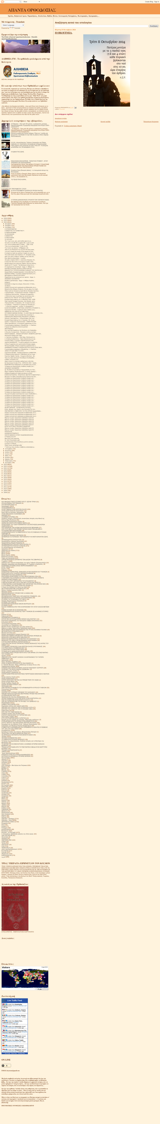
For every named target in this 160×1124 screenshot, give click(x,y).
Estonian (4, 789)
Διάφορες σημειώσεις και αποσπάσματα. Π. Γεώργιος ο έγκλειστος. (22, 564)
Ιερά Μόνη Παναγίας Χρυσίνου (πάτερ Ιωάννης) (18, 268)
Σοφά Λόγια (5, 710)
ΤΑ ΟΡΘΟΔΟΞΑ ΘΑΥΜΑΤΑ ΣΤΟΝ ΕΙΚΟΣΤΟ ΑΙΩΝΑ (17, 735)
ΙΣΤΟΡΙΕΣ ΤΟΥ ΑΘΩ (8, 602)
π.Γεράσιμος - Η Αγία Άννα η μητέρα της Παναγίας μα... (20, 304)
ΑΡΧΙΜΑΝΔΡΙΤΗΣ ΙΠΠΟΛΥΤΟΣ (11, 540)
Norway (4, 817)
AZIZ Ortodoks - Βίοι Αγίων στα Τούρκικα (14, 765)
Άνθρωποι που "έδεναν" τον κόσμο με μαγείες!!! (18, 297)
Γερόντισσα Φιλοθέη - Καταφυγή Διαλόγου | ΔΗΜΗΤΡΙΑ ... (21, 352)
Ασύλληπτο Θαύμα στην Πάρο (13, 335)
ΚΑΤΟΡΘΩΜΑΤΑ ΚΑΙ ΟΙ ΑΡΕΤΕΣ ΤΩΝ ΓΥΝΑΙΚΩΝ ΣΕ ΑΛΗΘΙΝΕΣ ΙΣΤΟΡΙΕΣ (25, 611)
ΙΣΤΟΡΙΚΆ (5, 605)
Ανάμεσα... (8, 282)
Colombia (5, 776)
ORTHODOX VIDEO (8, 821)
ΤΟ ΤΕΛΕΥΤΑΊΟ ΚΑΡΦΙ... (19, 179)
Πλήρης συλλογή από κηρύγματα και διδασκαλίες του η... (21, 287)
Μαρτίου (7, 459)
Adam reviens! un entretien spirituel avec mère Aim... (19, 361)
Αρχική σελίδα (105, 122)
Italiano (4, 803)
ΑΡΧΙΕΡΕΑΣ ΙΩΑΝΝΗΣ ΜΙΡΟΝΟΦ (12, 535)
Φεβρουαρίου (9, 461)
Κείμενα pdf (5, 616)
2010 (5, 488)
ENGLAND (5, 786)
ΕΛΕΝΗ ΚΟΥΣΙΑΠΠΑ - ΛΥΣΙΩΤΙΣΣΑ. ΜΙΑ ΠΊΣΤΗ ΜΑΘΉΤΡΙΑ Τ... (23, 375)
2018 (5, 474)
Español (4, 788)
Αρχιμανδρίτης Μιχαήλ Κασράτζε (12, 543)
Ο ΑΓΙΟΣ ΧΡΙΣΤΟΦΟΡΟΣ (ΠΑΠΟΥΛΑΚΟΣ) (15, 642)
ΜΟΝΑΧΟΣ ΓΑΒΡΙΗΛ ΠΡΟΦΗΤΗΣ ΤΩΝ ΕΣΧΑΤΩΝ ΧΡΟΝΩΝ (20, 636)
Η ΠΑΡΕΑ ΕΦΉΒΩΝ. (10, 232)
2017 (5, 475)
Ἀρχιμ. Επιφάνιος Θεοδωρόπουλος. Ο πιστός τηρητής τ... (21, 371)
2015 (5, 479)
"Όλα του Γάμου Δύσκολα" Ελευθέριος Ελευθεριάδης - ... (21, 357)
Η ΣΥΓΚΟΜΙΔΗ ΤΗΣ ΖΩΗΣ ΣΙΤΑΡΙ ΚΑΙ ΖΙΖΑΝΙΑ (16, 585)
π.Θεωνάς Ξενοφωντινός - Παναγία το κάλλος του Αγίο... (21, 332)
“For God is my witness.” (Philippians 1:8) (16, 248)
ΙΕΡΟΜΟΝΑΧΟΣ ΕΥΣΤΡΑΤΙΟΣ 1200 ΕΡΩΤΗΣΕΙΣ (17, 597)
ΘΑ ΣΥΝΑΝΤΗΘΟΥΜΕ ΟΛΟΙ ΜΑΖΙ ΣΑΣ (14, 588)
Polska (4, 826)
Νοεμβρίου (8, 225)
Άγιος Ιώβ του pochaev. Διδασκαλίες (13, 512)
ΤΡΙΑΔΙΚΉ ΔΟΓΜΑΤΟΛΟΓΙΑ (10, 750)
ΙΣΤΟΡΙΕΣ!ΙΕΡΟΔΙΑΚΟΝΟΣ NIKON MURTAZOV (16, 604)
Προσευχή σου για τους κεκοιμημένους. (14, 697)
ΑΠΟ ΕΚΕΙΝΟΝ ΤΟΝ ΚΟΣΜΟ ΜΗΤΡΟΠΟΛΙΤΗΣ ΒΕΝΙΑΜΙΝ (20, 527)
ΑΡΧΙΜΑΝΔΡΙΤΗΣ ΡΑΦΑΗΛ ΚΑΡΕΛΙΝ (13, 546)
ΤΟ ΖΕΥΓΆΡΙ (8, 239)
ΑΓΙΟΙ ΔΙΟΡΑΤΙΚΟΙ (7, 508)
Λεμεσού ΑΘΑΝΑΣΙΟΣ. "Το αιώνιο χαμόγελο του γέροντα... (21, 342)
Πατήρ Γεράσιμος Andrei (9, 671)
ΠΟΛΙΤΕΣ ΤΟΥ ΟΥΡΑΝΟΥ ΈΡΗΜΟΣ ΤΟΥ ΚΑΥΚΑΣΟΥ (18, 692)
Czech (4, 779)
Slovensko (5, 837)
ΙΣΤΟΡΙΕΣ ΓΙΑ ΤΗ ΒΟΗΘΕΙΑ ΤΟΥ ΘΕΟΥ (14, 599)
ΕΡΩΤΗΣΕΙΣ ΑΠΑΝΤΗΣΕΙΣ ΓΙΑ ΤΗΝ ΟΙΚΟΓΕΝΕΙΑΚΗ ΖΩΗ (20, 576)
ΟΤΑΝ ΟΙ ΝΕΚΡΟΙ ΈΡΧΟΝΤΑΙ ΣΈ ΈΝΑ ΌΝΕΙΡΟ (16, 663)
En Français (5, 785)
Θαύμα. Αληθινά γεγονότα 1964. (12, 590)
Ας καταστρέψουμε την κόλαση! (11, 547)
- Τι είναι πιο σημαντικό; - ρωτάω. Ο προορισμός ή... (19, 306)
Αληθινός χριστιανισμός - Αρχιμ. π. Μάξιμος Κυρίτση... (20, 280)
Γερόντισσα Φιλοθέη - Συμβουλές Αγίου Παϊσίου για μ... (20, 309)
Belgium (4, 767)
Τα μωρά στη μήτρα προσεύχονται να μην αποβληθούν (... (21, 393)
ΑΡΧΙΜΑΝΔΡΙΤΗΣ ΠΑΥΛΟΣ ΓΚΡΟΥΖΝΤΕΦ (15, 544)
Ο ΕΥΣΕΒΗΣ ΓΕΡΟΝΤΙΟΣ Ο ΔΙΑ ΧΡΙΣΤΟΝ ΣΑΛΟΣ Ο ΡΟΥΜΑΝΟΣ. (22, 646)
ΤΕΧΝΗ (4, 736)
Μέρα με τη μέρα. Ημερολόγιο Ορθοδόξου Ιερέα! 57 (19, 424)
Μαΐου (7, 455)
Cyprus (4, 777)
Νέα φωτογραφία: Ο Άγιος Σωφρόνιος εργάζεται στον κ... (21, 345)
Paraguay (5, 823)
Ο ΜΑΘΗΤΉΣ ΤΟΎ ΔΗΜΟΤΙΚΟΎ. (14, 230)
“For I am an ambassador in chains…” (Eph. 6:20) (19, 244)
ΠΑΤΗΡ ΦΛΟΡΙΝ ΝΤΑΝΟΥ (10, 684)
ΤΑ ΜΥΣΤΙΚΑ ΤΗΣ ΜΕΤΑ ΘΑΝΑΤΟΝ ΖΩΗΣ (15, 733)
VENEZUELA (6, 847)
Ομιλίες (4, 655)
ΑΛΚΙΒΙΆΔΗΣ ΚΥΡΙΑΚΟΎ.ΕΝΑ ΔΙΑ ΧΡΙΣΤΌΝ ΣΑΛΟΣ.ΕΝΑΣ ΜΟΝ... (24, 347)
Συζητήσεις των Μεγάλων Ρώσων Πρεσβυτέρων (16, 725)
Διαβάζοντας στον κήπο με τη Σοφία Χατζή (16, 311)
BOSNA (4, 768)
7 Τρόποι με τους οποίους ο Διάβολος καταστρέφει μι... (20, 447)
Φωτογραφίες (6, 757)
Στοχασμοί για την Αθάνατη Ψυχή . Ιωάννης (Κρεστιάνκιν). (19, 724)
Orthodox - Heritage (8, 818)
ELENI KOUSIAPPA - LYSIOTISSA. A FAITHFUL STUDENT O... (23, 308)
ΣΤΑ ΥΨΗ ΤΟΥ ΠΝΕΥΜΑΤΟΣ (11, 712)
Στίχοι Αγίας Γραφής (8, 716)
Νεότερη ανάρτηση (61, 122)
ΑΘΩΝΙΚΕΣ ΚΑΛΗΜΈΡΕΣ (12, 278)
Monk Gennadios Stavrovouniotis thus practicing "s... (20, 315)
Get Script (7, 1053)
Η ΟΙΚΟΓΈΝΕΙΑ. (63, 32)
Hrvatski (4, 794)
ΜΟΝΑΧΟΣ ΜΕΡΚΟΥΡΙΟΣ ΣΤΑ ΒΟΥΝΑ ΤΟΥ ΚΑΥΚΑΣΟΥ (19, 639)
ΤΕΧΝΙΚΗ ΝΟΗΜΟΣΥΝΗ (9, 738)
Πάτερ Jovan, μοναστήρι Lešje (13, 445)
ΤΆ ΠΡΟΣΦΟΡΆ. (9, 234)
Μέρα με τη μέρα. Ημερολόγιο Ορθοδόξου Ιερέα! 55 (19, 430)
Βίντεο (4, 553)
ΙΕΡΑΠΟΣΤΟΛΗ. (7, 594)
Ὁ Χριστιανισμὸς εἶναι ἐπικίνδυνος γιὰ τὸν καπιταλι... (19, 442)
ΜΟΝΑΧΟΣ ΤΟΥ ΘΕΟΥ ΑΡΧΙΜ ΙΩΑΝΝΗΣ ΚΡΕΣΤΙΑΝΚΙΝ (19, 640)
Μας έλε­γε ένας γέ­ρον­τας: (12, 438)
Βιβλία (4, 552)
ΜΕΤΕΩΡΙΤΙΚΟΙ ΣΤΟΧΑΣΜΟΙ (11, 631)
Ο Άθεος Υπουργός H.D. (12, 359)
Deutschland (6, 782)
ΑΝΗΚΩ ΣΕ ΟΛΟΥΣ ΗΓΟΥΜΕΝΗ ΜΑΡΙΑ (14, 523)
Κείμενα (4, 614)
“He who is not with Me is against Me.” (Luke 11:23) (19, 242)
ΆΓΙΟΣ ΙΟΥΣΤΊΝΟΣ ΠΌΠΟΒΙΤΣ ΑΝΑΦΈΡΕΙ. (17, 426)
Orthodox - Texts (7, 820)
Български (5, 850)
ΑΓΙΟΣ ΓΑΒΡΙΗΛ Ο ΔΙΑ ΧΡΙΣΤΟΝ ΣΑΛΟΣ (14, 509)
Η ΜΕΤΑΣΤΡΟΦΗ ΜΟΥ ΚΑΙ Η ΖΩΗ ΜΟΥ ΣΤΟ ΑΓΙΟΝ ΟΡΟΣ (20, 582)
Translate (17, 28)
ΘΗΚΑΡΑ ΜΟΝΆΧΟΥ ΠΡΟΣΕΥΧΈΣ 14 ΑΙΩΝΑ (16, 593)
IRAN (3, 799)
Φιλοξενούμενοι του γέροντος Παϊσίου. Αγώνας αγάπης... (21, 263)
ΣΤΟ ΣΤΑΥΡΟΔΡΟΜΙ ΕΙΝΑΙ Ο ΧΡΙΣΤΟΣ (14, 718)
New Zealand (6, 814)
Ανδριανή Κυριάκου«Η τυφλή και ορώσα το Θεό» (18, 373)
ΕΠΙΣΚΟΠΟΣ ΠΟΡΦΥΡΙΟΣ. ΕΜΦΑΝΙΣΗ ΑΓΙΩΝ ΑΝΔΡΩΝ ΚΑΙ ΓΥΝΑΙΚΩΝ (24, 572)
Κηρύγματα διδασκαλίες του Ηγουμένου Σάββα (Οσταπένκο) (20, 620)
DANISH (4, 780)
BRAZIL (4, 770)
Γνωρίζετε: (5, 561)
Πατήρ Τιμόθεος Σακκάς (9, 683)
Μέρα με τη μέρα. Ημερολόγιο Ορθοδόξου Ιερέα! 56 (19, 428)
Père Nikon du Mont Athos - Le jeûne (15, 258)
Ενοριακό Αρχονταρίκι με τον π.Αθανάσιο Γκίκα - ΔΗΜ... (20, 299)
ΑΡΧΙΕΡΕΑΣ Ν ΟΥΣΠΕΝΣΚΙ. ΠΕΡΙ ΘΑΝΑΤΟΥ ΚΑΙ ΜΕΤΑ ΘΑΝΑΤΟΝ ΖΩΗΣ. (25, 536)
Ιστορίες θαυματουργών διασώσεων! (13, 601)
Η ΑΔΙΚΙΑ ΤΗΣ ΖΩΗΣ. (17, 152)
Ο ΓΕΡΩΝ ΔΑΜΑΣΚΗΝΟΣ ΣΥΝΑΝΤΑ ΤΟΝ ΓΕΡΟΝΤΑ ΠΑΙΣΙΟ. (30, 200)
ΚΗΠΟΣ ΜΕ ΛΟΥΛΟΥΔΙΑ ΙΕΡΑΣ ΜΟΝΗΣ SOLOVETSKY (19, 619)
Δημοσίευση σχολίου (61, 118)
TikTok (4, 843)
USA (3, 846)
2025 (5, 220)
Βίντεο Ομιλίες (6, 555)
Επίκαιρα (4, 570)
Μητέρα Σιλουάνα (7, 633)
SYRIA (4, 841)
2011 (5, 487)
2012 (5, 485)
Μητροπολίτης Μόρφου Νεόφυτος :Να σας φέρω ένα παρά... (22, 289)
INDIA (3, 797)
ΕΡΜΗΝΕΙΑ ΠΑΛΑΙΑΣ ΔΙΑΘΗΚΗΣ (12, 575)
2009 (5, 490)
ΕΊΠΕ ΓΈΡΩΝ (6, 567)
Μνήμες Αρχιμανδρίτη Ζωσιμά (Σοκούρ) (14, 634)
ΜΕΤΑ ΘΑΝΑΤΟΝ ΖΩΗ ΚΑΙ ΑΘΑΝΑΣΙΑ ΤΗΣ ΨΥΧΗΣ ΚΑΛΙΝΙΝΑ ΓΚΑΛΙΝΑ (24, 629)
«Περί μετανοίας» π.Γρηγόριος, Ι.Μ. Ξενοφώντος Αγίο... (20, 303)
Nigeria (4, 815)
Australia (4, 762)
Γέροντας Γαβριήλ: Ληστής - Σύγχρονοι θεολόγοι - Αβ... (20, 356)
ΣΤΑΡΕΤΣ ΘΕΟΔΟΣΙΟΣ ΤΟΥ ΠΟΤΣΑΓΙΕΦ (14, 715)
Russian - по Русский (8, 832)
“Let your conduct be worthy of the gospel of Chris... (19, 251)
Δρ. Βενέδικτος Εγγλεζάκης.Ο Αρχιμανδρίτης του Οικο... (20, 369)
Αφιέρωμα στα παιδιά (8, 550)
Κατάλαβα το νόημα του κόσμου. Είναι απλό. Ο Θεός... (20, 284)
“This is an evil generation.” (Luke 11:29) (16, 246)
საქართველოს (6, 855)
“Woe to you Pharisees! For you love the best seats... (20, 249)
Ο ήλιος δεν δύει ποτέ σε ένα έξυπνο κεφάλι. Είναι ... (20, 261)
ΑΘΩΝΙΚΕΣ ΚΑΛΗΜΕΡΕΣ (12, 368)
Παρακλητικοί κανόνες (8, 666)
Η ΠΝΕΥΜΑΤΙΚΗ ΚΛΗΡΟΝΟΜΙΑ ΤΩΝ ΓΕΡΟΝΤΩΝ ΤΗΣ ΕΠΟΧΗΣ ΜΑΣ (24, 584)
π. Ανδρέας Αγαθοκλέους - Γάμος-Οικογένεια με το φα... (20, 339)
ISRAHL (4, 802)
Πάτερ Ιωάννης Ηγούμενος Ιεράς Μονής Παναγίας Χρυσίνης (22, 291)
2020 (5, 470)
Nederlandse (6, 812)
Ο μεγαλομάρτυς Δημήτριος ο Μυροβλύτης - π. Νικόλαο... (21, 325)
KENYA (4, 806)
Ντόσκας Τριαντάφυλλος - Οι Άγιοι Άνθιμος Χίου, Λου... (20, 318)
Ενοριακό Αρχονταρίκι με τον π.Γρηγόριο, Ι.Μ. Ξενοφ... (20, 320)
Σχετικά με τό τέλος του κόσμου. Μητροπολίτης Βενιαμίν (19, 732)
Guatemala (5, 793)
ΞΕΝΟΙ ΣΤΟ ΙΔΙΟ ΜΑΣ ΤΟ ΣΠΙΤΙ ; (14, 351)
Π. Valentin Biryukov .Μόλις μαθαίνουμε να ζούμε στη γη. (19, 665)
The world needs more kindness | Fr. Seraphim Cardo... (20, 254)
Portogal (4, 828)
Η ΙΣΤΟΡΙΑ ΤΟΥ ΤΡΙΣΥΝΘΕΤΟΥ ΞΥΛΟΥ (14, 189)
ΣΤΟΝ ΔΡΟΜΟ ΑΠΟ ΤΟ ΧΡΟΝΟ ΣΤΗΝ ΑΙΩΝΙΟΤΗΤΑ (18, 721)
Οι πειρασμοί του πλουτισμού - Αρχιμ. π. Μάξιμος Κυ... (20, 267)
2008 (5, 492)
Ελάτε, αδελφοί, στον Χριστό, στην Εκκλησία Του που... (20, 409)
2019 (5, 472)
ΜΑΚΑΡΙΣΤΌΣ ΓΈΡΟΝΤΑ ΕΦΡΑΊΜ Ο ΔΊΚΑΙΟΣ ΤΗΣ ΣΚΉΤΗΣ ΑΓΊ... (24, 270)
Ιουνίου (7, 454)
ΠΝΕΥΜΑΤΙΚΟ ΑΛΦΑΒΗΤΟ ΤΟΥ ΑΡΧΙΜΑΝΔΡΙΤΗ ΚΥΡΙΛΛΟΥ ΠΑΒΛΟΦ (24, 687)
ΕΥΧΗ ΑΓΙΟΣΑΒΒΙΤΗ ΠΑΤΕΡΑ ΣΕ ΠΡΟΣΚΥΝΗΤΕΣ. (27, 190)
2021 (5, 468)
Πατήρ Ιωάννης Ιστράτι (9, 677)
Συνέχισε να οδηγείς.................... (14, 443)
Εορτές (4, 569)
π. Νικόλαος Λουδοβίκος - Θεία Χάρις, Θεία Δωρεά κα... (20, 337)
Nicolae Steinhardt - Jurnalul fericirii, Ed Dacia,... (18, 407)
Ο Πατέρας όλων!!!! (10, 436)
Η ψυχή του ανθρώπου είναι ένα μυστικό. (16, 327)
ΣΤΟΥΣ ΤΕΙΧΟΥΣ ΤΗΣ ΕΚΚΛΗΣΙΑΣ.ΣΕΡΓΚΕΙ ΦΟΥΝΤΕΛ (19, 722)
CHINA (4, 774)
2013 (5, 483)
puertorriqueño (6, 829)
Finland (4, 791)
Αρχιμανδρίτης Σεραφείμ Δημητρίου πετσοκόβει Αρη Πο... (20, 272)
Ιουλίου (7, 452)
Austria (4, 764)
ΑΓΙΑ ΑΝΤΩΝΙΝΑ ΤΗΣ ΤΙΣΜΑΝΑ (11, 503)
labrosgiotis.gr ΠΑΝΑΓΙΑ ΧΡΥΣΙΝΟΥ (15, 275)
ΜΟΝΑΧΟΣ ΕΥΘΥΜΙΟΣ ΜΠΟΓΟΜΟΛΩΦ (14, 637)
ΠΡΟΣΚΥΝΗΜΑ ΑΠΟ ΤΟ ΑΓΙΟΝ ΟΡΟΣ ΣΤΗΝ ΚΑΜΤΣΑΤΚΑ (20, 698)
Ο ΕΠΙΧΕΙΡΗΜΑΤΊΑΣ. (11, 229)
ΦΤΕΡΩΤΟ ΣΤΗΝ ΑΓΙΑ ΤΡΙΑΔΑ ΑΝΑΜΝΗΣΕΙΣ (16, 754)
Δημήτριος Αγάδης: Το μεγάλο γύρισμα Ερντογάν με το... (20, 273)
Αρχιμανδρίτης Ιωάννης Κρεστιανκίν (13, 541)
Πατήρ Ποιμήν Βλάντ (8, 681)
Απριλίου (7, 457)
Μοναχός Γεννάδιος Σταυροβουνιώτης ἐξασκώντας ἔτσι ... (21, 376)
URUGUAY (5, 844)
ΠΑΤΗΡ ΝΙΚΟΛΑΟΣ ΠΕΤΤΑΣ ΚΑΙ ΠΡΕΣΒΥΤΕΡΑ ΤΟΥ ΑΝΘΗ (20, 680)
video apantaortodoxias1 (9, 849)
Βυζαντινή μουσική (7, 556)
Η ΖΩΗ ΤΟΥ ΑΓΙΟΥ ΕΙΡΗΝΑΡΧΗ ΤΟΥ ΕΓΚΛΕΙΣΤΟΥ (18, 581)
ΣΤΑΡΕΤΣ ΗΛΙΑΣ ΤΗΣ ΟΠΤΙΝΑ (11, 713)
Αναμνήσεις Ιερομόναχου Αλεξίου (12, 521)
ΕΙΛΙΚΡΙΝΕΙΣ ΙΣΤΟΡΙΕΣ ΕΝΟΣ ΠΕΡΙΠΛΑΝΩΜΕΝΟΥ (18, 565)
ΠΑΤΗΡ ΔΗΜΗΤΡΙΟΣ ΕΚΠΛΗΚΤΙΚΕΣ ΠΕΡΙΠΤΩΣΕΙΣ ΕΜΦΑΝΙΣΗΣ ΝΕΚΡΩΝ (25, 674)
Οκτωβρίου (8, 227)
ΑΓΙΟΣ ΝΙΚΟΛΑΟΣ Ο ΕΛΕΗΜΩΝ (12, 514)
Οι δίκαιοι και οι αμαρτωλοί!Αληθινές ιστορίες (16, 651)
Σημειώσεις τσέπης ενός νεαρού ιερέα (13, 706)
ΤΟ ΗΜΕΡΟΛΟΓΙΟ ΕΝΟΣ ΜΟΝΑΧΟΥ (13, 739)
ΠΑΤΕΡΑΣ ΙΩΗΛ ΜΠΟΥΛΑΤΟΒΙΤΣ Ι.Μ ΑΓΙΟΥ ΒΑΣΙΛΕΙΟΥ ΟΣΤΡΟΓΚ (22, 668)
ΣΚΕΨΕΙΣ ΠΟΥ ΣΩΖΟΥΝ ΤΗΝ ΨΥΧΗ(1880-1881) (17, 709)
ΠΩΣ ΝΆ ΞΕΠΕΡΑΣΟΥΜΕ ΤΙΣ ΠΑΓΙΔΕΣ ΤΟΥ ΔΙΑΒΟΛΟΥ (19, 701)
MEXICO (4, 811)
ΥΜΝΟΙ (4, 751)
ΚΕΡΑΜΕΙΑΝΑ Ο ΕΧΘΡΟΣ (10, 617)
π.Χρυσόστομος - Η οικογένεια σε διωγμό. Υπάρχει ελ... (20, 292)
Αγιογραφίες (5, 506)
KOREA (4, 808)
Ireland (4, 800)
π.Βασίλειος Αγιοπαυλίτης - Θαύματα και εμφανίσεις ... (20, 294)
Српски (4, 852)
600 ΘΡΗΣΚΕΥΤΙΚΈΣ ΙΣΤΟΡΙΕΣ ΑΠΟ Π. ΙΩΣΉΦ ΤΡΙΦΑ (19, 501)
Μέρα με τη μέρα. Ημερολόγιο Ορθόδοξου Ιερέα (16, 628)
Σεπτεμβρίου (9, 448)
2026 (5, 218)
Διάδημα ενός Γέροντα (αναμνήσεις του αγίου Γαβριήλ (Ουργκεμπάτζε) (24, 562)
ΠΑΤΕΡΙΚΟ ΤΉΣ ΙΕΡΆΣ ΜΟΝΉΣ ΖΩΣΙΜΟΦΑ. (16, 669)
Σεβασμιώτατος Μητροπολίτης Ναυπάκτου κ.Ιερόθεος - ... (21, 316)
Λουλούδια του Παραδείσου (10, 625)
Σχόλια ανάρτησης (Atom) (73, 126)
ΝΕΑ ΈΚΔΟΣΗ (9, 328)
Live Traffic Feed (14, 1000)
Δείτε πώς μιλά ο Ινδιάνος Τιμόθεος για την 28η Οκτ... (20, 256)
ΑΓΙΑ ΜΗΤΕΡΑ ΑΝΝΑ (8, 504)
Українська (5, 853)
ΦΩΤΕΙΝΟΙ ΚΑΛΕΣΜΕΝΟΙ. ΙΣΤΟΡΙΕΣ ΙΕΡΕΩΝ (16, 756)
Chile (3, 773)
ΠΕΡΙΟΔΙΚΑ (5, 686)
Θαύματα (4, 591)
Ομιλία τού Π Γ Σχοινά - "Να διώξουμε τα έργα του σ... (20, 265)
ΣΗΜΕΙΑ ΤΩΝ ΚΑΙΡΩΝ (9, 704)
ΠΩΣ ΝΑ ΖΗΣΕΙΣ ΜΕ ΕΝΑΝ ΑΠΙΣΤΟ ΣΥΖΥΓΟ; (16, 700)
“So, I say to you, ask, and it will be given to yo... (18, 241)
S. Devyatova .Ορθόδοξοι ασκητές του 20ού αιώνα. (18, 834)
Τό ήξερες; (8, 285)
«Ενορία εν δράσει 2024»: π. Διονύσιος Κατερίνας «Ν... (20, 260)
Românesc (5, 831)
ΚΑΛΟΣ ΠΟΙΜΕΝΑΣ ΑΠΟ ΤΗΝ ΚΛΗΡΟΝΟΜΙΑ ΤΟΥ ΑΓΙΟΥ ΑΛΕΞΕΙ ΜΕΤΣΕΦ (25, 607)
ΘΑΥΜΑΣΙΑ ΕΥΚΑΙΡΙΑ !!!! (12, 433)
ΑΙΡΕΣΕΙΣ (5, 515)
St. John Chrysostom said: (12, 440)
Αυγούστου (8, 450)
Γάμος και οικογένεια (8, 558)
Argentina (5, 761)
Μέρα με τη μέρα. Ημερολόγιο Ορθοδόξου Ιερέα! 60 (19, 418)
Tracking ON (21, 1053)
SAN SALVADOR (7, 835)
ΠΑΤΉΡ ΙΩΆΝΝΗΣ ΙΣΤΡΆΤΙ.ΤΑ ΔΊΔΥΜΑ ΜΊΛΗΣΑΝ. (19, 435)
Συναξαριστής (6, 730)
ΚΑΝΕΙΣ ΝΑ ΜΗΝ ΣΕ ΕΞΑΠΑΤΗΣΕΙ (13, 610)
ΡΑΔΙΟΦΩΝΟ (6, 703)
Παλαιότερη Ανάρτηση (150, 122)
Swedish (4, 838)
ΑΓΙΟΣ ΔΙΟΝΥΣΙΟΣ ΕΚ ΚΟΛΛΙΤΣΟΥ (13, 511)
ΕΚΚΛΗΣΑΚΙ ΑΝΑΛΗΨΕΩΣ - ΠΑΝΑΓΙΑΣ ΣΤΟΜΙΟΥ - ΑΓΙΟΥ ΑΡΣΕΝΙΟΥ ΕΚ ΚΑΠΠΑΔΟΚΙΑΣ (29, 161)
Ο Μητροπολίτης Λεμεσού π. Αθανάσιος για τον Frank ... (20, 354)
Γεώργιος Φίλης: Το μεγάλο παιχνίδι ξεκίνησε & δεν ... (20, 340)
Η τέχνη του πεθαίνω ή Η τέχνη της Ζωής (14, 587)
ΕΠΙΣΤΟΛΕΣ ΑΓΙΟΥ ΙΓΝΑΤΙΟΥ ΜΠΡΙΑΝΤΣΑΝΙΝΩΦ (17, 573)
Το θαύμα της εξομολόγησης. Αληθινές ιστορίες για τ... (20, 366)
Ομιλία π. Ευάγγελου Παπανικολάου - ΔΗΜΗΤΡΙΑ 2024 (20, 321)
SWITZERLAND (7, 840)
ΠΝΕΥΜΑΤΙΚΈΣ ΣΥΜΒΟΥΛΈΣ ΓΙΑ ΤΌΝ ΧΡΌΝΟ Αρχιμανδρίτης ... (23, 411)
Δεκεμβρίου (8, 223)
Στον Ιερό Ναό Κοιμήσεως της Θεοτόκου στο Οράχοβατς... (21, 330)
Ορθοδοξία (5, 660)
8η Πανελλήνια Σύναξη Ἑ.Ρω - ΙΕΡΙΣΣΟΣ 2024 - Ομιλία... (21, 363)
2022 (5, 466)
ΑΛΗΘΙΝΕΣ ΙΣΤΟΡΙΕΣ (8, 517)
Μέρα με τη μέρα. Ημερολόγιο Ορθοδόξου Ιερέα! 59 (19, 419)
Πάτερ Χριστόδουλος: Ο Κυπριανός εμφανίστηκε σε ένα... (21, 323)
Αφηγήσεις (5, 549)
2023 (5, 464)
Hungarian (5, 796)
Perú (3, 825)
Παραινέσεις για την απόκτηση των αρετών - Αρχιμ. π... (20, 277)
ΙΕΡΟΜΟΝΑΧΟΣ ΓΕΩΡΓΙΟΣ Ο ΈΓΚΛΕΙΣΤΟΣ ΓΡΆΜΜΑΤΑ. (19, 596)
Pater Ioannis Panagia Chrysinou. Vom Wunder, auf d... (20, 301)
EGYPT (4, 783)
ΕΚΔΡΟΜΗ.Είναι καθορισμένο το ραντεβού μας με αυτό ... (21, 364)
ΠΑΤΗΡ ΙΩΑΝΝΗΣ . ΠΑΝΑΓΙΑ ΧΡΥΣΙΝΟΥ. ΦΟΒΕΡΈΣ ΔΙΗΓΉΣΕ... (23, 333)
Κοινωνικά (62, 109)
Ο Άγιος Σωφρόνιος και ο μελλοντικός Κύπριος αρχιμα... (20, 344)
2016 (5, 477)
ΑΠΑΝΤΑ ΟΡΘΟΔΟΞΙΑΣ (32, 9)
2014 (5, 481)
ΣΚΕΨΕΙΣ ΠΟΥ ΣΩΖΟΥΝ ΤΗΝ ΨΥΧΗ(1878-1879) (17, 707)
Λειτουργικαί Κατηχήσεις (9, 623)
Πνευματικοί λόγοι (7, 689)
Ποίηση (4, 690)
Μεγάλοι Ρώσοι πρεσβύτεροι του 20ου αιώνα (16, 626)
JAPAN (4, 805)
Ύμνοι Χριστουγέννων (8, 753)
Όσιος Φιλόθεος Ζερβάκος (10, 661)
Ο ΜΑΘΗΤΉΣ (9, 236)
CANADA (4, 771)
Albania (4, 759)
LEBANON (5, 809)
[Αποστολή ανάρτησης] (75, 107)
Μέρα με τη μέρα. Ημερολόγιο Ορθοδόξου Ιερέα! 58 (19, 421)
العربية (3, 857)
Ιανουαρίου (8, 462)
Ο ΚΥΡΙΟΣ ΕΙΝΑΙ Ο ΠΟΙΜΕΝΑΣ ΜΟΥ (13, 648)
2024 (5, 222)
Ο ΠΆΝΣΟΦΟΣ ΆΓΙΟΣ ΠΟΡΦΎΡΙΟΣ (13, 649)
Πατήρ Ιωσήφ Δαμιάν (8, 678)
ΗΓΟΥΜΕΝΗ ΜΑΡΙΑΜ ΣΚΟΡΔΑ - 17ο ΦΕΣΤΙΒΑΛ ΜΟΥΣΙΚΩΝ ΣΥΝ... (24, 313)
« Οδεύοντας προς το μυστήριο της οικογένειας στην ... (20, 296)
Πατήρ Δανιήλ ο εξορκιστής (10, 672)
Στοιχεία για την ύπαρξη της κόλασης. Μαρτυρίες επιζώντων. (20, 719)
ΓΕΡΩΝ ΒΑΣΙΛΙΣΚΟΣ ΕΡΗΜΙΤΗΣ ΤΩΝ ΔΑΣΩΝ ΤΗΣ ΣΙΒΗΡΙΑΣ (21, 559)
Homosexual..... (9, 431)
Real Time (14, 1053)
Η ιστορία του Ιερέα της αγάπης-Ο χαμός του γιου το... (20, 253)
